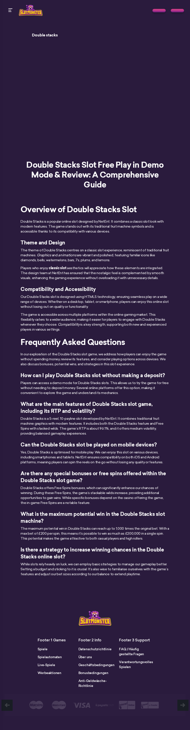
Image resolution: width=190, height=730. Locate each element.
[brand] (159, 10)
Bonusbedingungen (93, 673)
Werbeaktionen (49, 673)
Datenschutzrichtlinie (95, 649)
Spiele (43, 649)
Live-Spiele (46, 665)
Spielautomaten (50, 657)
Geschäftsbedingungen (96, 665)
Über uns (85, 657)
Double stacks (45, 35)
